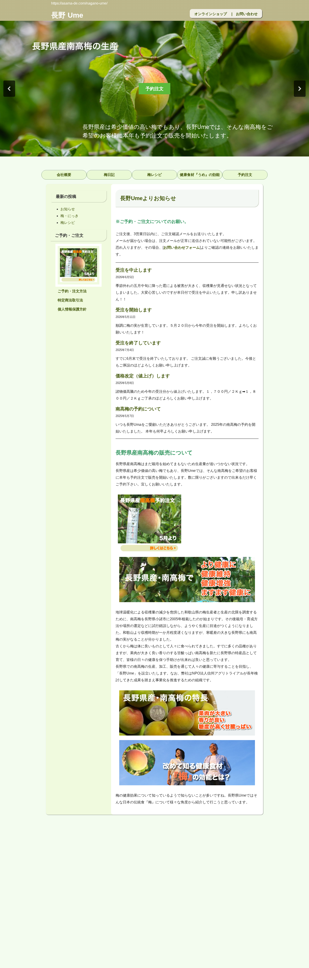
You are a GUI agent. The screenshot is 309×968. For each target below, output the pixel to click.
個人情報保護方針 (72, 309)
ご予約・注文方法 (72, 291)
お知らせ (67, 209)
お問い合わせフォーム (182, 247)
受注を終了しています (138, 342)
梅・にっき (69, 216)
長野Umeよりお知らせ (148, 198)
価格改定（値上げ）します (143, 375)
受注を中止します (134, 269)
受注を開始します (134, 309)
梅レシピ (67, 223)
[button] (9, 88)
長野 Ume (67, 15)
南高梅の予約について (138, 408)
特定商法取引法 (70, 300)
